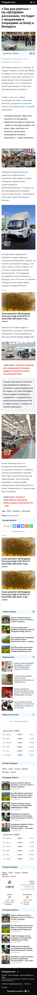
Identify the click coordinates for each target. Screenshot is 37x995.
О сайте (4, 987)
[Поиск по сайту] (34, 2)
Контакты (27, 984)
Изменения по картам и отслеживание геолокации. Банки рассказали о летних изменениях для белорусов (22, 817)
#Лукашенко (26, 511)
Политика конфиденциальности (12, 984)
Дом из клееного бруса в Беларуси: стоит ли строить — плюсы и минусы (23, 620)
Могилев (5, 772)
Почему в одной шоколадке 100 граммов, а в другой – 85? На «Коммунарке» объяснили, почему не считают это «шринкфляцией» (24, 669)
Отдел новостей (13, 515)
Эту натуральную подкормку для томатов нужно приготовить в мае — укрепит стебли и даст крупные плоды (23, 641)
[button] (31, 53)
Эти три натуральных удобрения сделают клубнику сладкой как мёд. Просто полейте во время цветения (22, 631)
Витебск (25, 769)
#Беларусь (16, 511)
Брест (11, 769)
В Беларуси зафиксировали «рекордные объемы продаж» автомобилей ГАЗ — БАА (18, 501)
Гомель (13, 772)
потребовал (26, 103)
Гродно (17, 769)
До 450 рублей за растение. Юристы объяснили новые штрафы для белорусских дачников (22, 650)
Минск (4, 769)
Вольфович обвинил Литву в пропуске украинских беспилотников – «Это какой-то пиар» (22, 827)
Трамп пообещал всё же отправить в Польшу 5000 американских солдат (21, 805)
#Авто (9, 511)
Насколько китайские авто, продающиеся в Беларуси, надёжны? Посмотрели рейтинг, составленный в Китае (18, 369)
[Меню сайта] (31, 2)
